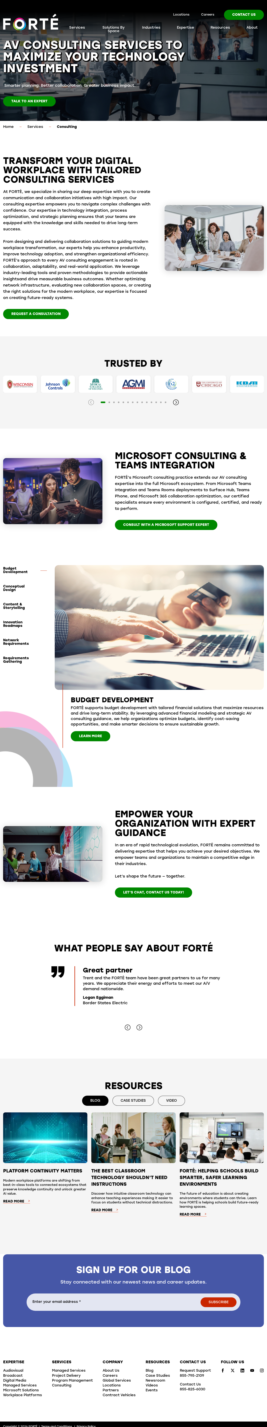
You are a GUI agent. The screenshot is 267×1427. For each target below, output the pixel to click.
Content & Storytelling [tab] (14, 606)
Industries (151, 28)
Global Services (117, 1381)
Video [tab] (171, 1101)
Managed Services (20, 1385)
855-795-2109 (192, 1376)
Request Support (195, 1371)
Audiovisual (13, 1371)
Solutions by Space (113, 29)
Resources (220, 28)
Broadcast (13, 1376)
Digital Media (14, 1381)
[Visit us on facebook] (223, 1371)
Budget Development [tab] (15, 570)
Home (8, 127)
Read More (13, 1201)
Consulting (61, 1385)
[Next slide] (176, 402)
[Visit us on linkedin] (242, 1371)
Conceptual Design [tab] (14, 588)
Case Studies (158, 1376)
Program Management (72, 1381)
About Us (111, 1371)
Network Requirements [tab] (16, 642)
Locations (181, 14)
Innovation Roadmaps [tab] (12, 624)
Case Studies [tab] (133, 1101)
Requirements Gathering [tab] (16, 660)
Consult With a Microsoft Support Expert (166, 525)
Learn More (90, 736)
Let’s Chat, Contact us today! (153, 892)
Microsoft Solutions (21, 1390)
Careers (207, 14)
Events (152, 1390)
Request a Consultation (36, 314)
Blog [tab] (95, 1101)
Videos (152, 1385)
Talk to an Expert (29, 101)
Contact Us (244, 15)
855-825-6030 (192, 1389)
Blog (149, 1371)
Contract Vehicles (119, 1395)
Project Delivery (66, 1376)
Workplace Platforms (22, 1395)
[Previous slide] (91, 402)
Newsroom (155, 1381)
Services (77, 28)
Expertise (185, 28)
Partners (111, 1390)
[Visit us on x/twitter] (233, 1371)
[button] (103, 402)
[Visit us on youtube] (252, 1371)
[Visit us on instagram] (262, 1371)
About (252, 28)
